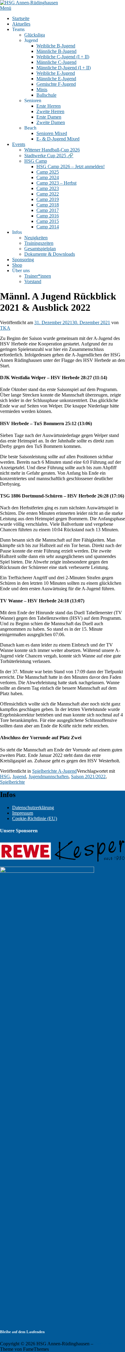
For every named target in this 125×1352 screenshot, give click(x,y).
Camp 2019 (47, 199)
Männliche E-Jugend (56, 78)
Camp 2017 (47, 210)
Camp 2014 (47, 226)
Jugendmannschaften (49, 776)
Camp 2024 (47, 177)
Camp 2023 (47, 188)
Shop (17, 265)
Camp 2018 (47, 204)
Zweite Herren (50, 111)
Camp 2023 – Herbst (56, 182)
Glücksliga (34, 34)
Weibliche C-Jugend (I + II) (62, 56)
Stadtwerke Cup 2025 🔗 (48, 155)
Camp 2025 (47, 172)
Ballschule (46, 95)
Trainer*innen (37, 276)
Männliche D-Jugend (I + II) (63, 67)
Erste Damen (48, 117)
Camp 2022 (47, 193)
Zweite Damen (50, 122)
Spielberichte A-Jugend (54, 771)
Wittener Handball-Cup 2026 (52, 149)
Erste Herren (48, 106)
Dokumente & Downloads (49, 254)
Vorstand (32, 281)
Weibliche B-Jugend (55, 45)
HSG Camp (35, 161)
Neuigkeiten (36, 237)
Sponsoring (23, 259)
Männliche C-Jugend (56, 62)
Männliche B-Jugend (56, 51)
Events (18, 144)
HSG (5, 776)
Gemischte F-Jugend (56, 84)
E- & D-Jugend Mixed (57, 138)
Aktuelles (21, 23)
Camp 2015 (47, 221)
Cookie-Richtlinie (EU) (34, 818)
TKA (5, 328)
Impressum (22, 813)
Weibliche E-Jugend (55, 73)
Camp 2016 (47, 215)
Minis (41, 89)
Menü (5, 8)
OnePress (103, 1343)
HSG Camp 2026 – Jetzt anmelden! (70, 166)
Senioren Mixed (51, 133)
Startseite (20, 18)
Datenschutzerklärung (33, 807)
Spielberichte (12, 782)
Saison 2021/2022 (88, 776)
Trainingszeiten (38, 243)
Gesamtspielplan (40, 248)
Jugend (19, 776)
